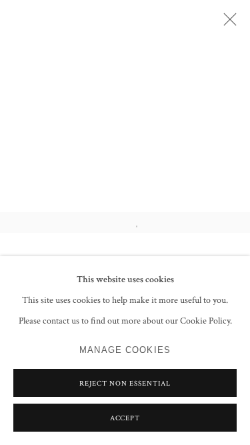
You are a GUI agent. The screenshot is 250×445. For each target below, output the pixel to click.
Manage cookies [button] (125, 350)
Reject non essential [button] (125, 383)
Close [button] (227, 23)
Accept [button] (125, 418)
